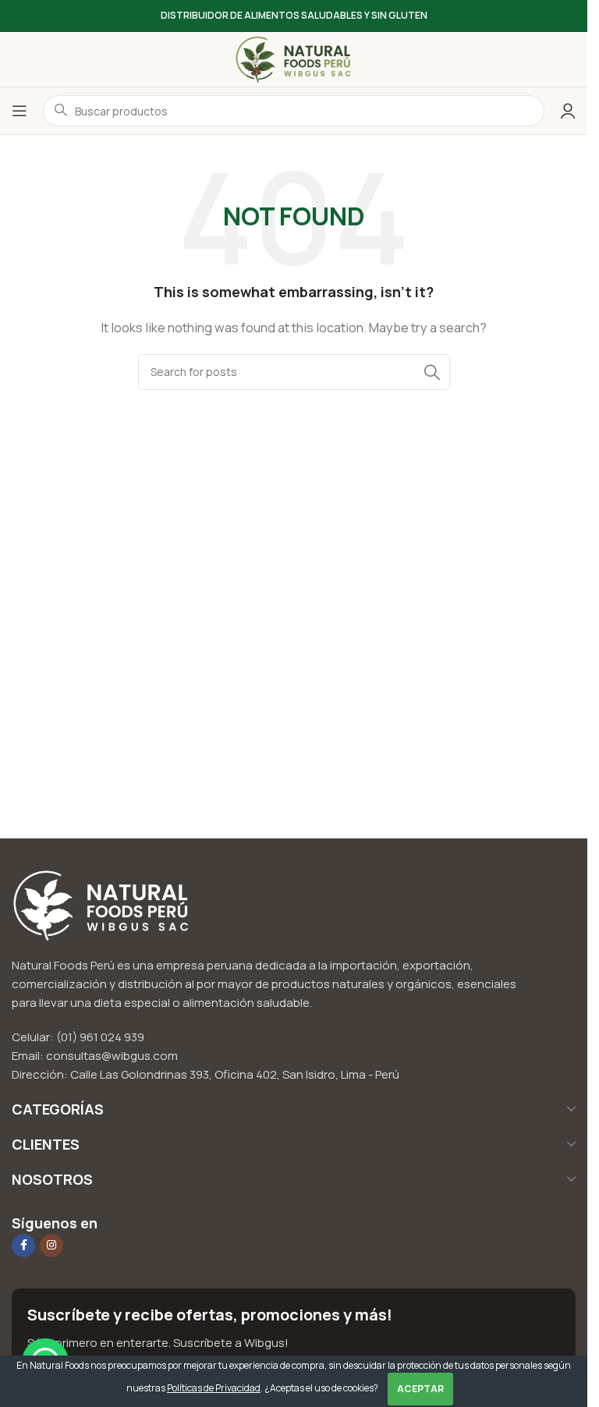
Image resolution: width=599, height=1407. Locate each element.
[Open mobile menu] (19, 110)
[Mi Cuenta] (567, 110)
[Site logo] (294, 58)
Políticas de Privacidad (214, 1388)
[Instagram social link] (51, 1245)
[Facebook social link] (23, 1245)
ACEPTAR (420, 1388)
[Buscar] (432, 372)
